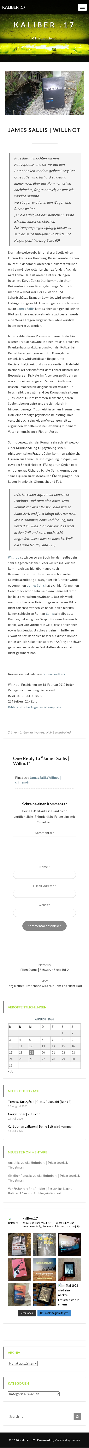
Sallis (50, 613)
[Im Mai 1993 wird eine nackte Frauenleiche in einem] (69, 1294)
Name (44, 867)
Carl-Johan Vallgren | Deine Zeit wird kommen (40, 1126)
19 (31, 1052)
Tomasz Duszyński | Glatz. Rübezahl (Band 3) (39, 1102)
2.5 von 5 (14, 732)
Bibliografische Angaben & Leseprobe (34, 707)
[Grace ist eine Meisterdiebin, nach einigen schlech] (19, 1294)
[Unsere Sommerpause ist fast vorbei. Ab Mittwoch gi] (44, 1244)
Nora (22, 139)
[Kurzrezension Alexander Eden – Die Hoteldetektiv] (69, 1269)
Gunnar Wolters (54, 674)
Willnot (13, 557)
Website (44, 905)
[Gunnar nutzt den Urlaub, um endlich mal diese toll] (19, 1269)
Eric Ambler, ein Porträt (44, 1193)
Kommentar (44, 833)
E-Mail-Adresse (44, 886)
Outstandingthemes (67, 1440)
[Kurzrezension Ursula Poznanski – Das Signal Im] (44, 1294)
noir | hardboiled (58, 732)
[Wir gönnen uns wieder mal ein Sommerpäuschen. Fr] (44, 1269)
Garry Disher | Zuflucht (24, 1114)
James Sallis (25, 309)
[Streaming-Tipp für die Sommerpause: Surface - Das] (69, 1244)
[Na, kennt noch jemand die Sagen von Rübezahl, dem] (19, 1244)
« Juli (11, 1071)
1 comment (67, 139)
